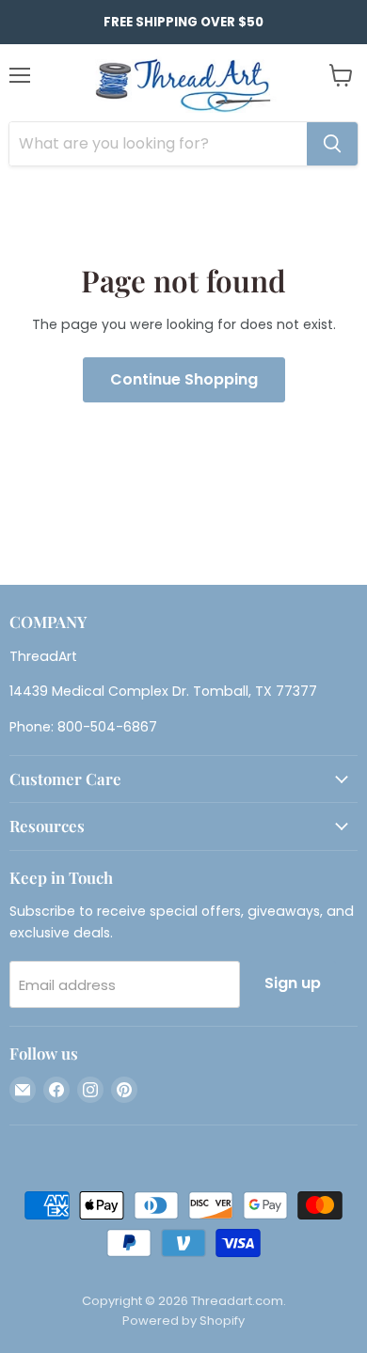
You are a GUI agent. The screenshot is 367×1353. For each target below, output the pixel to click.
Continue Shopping (184, 379)
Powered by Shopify (183, 1320)
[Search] (332, 143)
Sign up (292, 983)
